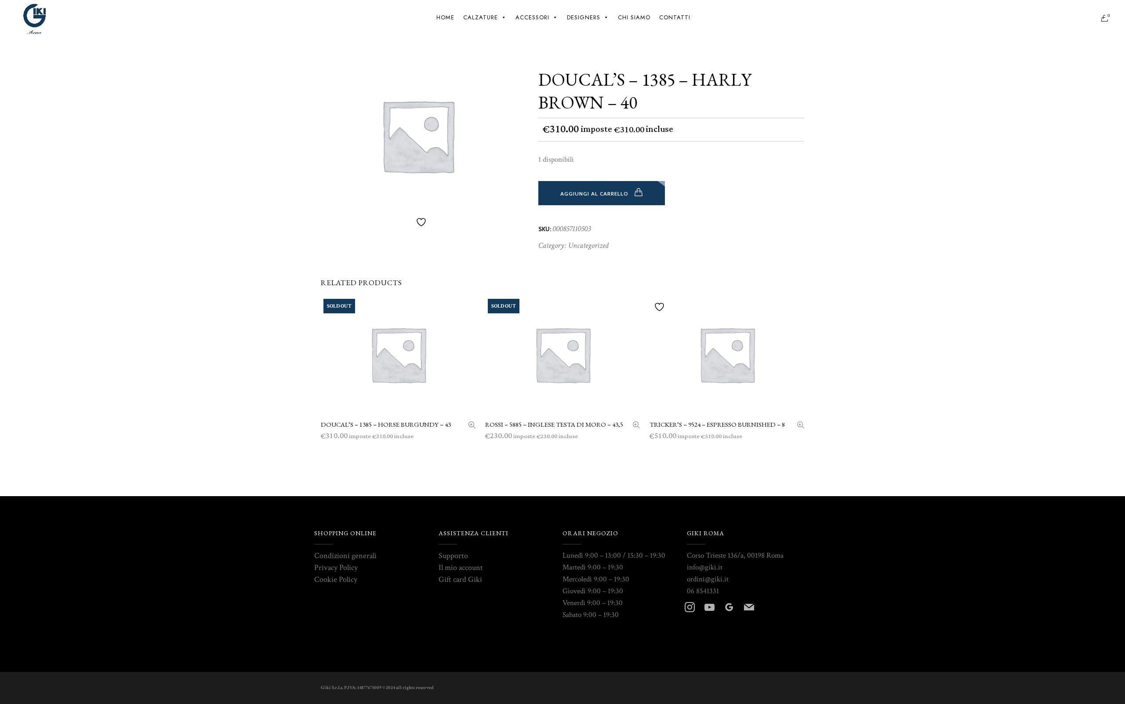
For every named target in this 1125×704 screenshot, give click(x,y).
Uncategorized (588, 245)
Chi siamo (634, 17)
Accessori (532, 17)
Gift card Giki (460, 579)
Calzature (480, 17)
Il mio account (461, 567)
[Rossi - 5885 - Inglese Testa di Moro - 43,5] (636, 426)
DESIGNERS (583, 17)
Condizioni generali (345, 556)
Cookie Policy (335, 579)
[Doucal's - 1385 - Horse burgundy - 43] (471, 426)
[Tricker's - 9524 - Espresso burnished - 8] (800, 426)
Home (445, 17)
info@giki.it (704, 567)
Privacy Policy (336, 567)
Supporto (453, 556)
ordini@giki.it (708, 579)
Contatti (674, 17)
